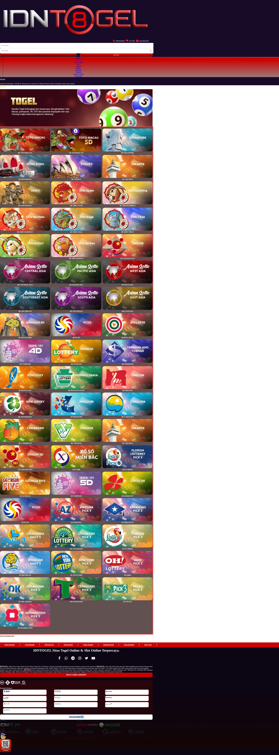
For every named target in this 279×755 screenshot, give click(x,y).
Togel (78, 60)
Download (78, 76)
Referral (78, 70)
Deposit (78, 66)
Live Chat (132, 40)
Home (78, 58)
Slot (78, 64)
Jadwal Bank (68, 644)
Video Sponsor (9, 644)
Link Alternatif (129, 644)
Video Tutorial (88, 644)
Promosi (78, 72)
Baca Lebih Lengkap (76, 675)
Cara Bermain (29, 644)
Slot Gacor (148, 644)
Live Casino (78, 62)
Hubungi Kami (120, 40)
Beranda (3, 86)
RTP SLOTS (49, 644)
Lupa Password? (144, 40)
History (78, 68)
